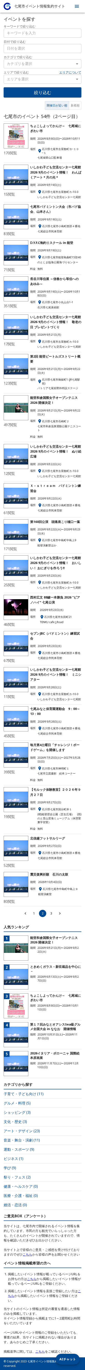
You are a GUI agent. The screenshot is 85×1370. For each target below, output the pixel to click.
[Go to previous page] (25, 913)
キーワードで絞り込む (19, 26)
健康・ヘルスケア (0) (21, 1186)
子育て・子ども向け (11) (24, 1093)
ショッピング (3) (17, 1112)
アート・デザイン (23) (22, 1130)
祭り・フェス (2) (17, 1177)
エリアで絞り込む (16, 72)
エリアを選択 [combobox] (18, 78)
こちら (27, 1254)
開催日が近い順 (57, 105)
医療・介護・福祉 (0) (21, 1195)
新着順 (75, 105)
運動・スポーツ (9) (19, 1149)
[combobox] (42, 48)
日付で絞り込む (15, 41)
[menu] (76, 6)
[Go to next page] (59, 913)
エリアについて (70, 72)
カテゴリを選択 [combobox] (19, 63)
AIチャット (67, 1359)
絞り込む (42, 92)
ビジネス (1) (13, 1158)
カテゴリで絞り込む (18, 57)
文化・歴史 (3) (15, 1121)
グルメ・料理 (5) (17, 1103)
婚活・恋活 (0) (15, 1204)
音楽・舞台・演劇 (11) (22, 1140)
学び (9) (10, 1167)
